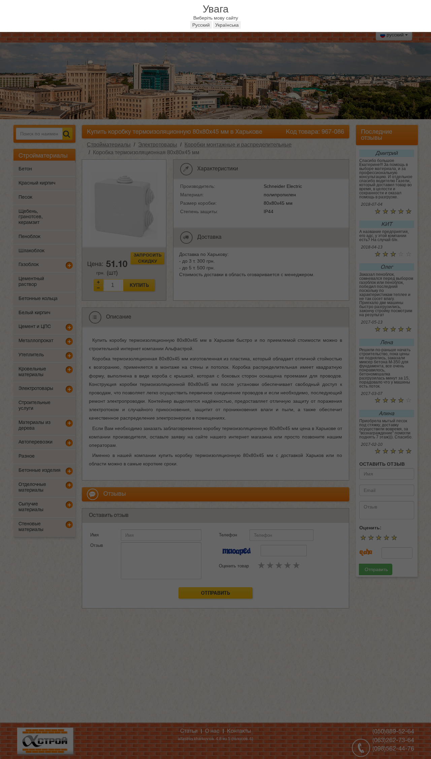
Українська (227, 25)
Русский (201, 25)
